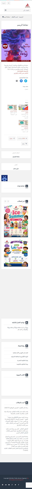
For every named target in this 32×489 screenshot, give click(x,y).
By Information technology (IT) (19, 479)
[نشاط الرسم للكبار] (23, 107)
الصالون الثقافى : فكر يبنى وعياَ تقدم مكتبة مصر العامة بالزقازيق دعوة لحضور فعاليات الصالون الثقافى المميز (17, 431)
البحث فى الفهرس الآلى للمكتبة (20, 353)
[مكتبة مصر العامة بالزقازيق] (27, 5)
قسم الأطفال (14, 17)
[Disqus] (16, 296)
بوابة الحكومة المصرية (22, 360)
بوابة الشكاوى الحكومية (22, 364)
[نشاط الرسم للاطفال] (23, 122)
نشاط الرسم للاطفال (24, 127)
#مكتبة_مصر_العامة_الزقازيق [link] (21, 73)
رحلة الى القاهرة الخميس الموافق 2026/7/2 (16, 408)
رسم (23, 143)
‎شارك (11, 138)
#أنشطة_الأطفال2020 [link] (22, 71)
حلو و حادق (16, 166)
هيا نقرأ (25, 265)
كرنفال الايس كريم (22, 235)
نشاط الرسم (13, 111)
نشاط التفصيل (16, 154)
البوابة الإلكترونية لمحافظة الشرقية (19, 356)
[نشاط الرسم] (16, 45)
